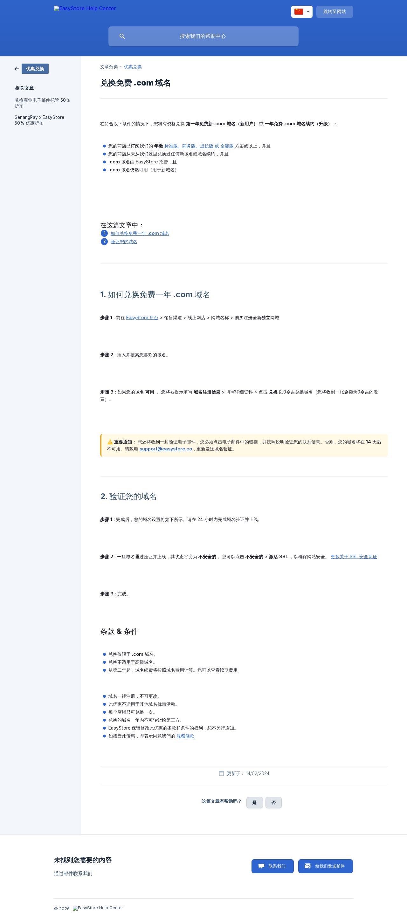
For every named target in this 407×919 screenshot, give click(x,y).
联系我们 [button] (277, 865)
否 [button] (274, 802)
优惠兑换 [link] (133, 66)
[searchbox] (203, 36)
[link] (32, 68)
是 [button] (254, 802)
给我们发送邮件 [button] (330, 865)
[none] (85, 11)
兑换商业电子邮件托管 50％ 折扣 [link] (42, 103)
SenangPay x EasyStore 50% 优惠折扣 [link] (39, 120)
